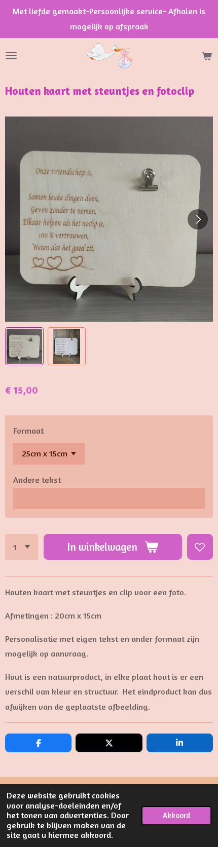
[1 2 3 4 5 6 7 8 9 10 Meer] (21, 547)
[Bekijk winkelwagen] (207, 55)
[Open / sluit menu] (11, 55)
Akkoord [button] (176, 815)
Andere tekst (37, 480)
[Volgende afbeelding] (198, 219)
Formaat (28, 431)
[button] (24, 346)
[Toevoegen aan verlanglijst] (200, 547)
